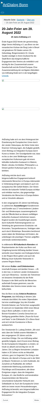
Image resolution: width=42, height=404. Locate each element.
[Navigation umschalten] (2, 12)
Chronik (5, 76)
